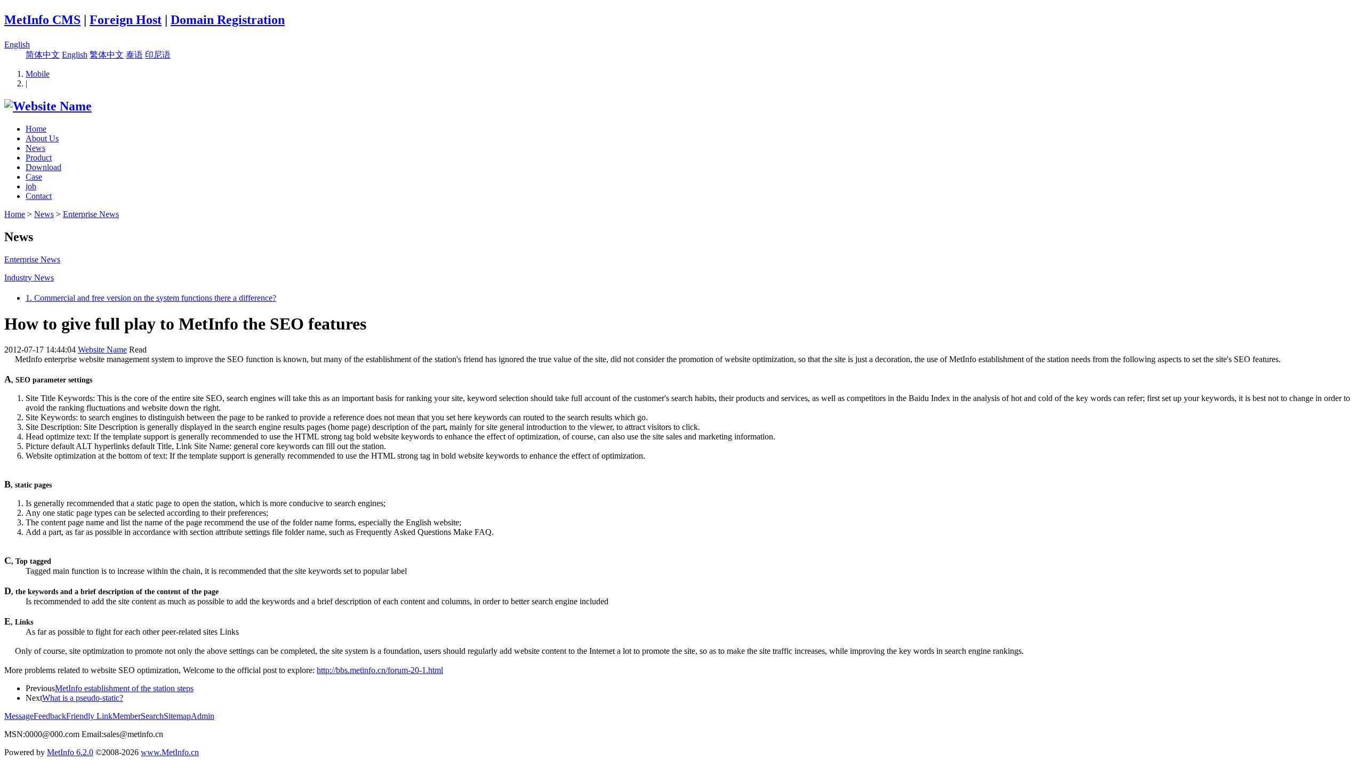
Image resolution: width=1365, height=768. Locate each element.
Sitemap (177, 716)
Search (152, 716)
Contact (39, 196)
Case (34, 176)
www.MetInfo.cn (170, 752)
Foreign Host (126, 20)
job (31, 186)
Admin (202, 716)
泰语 (134, 54)
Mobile (38, 73)
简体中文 (43, 54)
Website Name (102, 349)
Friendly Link (89, 716)
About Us (42, 138)
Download (43, 167)
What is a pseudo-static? (82, 697)
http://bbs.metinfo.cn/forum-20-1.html (380, 670)
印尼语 (158, 54)
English (17, 44)
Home (36, 128)
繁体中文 (107, 54)
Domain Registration (228, 20)
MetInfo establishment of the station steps (124, 688)
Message (19, 716)
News (35, 148)
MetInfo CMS (42, 20)
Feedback (50, 716)
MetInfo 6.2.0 (70, 752)
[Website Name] (48, 106)
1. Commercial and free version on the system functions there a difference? (151, 297)
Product (39, 157)
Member (127, 716)
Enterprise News (91, 214)
